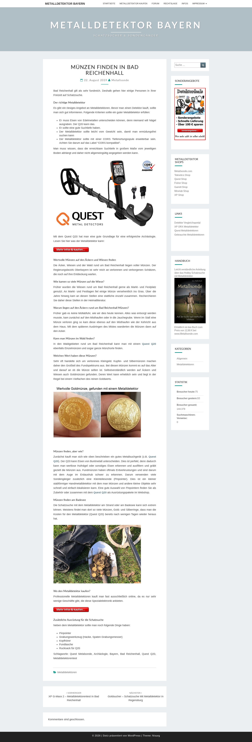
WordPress (134, 735)
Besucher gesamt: (187, 405)
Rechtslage (170, 3)
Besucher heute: (186, 392)
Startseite (109, 3)
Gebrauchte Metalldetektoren (189, 234)
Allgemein (182, 358)
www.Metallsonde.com (186, 334)
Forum (155, 3)
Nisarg (156, 735)
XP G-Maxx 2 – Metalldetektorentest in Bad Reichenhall (74, 697)
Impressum (198, 3)
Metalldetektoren (67, 672)
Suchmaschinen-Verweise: (186, 416)
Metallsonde (120, 80)
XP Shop (179, 195)
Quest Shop (180, 179)
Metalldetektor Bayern (65, 3)
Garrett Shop (181, 187)
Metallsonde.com (183, 171)
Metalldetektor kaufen (133, 3)
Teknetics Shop (182, 175)
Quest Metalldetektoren (186, 230)
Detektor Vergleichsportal (187, 222)
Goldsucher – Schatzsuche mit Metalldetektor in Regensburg (135, 697)
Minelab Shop (181, 191)
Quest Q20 (149, 343)
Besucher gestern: (187, 398)
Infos (185, 3)
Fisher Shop (180, 183)
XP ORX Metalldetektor (186, 226)
